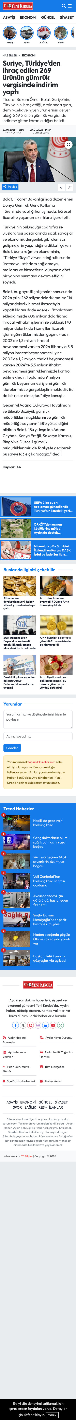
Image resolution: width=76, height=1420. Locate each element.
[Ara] (64, 6)
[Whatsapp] (60, 1025)
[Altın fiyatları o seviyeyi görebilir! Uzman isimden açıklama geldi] (56, 625)
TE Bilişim (26, 1156)
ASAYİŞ (9, 17)
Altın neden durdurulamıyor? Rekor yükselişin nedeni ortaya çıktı (19, 603)
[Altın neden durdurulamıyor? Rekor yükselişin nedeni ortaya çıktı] (19, 585)
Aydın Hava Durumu (58, 1038)
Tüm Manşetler (54, 1067)
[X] (23, 1025)
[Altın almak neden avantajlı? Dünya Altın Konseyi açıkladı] (56, 585)
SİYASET (67, 17)
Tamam (52, 1415)
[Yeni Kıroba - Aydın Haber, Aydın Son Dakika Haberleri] (18, 6)
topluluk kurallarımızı (42, 762)
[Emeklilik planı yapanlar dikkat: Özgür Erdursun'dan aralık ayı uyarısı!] (19, 664)
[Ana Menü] (70, 6)
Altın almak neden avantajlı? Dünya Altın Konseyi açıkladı (54, 601)
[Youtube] (53, 1025)
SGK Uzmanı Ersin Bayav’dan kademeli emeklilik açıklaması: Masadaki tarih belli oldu (19, 643)
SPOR (17, 1107)
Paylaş (12, 187)
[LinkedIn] (45, 1025)
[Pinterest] (30, 1025)
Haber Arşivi (53, 1081)
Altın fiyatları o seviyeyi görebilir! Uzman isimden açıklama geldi (56, 641)
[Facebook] (15, 1025)
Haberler (10, 55)
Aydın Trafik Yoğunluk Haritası (56, 1054)
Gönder (12, 748)
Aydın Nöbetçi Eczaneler (14, 1040)
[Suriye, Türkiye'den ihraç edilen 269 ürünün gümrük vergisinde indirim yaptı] (38, 159)
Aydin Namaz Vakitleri (14, 1054)
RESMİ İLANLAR (51, 1107)
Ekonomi (28, 55)
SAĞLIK (30, 1107)
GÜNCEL (48, 17)
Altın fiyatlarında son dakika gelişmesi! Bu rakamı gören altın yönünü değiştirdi (53, 682)
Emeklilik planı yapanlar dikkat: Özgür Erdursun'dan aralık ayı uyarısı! (19, 682)
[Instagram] (38, 1025)
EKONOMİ (28, 17)
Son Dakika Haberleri (21, 1081)
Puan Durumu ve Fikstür (16, 1069)
